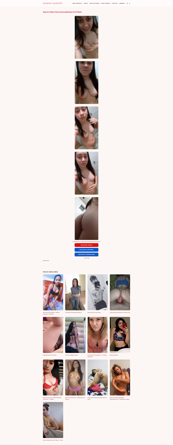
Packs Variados (105, 3)
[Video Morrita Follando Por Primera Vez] (120, 292)
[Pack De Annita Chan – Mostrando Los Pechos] (75, 377)
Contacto (115, 3)
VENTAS (86, 3)
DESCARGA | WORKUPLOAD (86, 254)
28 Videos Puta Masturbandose (73, 312)
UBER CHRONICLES (77, 3)
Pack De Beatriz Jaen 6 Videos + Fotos (53, 440)
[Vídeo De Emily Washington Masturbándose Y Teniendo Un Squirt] (120, 377)
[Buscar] (129, 3)
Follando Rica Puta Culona (49, 355)
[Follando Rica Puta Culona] (53, 335)
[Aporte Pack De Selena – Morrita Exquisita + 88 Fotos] (53, 292)
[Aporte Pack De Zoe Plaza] (98, 292)
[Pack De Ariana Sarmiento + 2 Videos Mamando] (98, 335)
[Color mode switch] (127, 3)
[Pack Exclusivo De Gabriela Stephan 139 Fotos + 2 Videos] (53, 377)
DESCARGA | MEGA (86, 245)
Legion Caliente (52, 3)
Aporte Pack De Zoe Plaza (94, 312)
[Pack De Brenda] (120, 335)
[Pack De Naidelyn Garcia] (75, 335)
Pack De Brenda (114, 355)
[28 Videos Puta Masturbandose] (75, 292)
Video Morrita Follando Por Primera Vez (120, 312)
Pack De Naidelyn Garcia (71, 355)
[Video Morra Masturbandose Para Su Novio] (98, 377)
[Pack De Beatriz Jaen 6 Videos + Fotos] (53, 420)
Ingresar (122, 3)
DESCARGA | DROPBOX (86, 249)
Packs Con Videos (94, 3)
